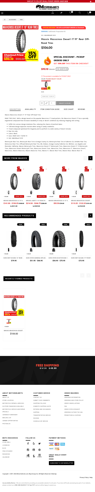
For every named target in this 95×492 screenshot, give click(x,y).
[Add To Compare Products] (47, 103)
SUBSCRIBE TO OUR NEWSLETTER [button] (61, 463)
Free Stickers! (8, 451)
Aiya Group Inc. (34, 474)
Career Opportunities (10, 420)
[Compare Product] (8, 290)
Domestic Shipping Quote (42, 406)
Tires (21, 19)
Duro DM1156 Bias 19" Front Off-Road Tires (81, 258)
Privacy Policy (84, 477)
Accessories (12, 19)
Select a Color (65, 103)
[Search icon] (78, 12)
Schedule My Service (40, 421)
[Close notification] (90, 1)
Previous (41, 85)
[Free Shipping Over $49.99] (47, 366)
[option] (14, 188)
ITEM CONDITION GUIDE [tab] (50, 109)
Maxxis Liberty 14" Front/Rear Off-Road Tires (36, 200)
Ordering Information (72, 397)
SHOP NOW (64, 1)
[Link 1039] (28, 443)
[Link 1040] (33, 443)
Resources (6, 454)
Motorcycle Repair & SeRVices (13, 403)
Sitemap (53, 474)
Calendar (6, 457)
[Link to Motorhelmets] (47, 6)
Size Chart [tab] (69, 109)
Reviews (36, 418)
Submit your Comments (41, 400)
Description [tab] (15, 109)
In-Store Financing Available (13, 406)
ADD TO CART (65, 207)
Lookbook (6, 445)
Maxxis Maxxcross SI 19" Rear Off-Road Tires (14, 200)
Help (91, 477)
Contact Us (37, 397)
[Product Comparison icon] (61, 13)
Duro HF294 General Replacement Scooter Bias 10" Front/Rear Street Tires (36, 258)
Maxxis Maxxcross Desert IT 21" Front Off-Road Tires (81, 200)
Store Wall (7, 442)
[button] (88, 14)
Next (90, 85)
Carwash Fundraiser (10, 414)
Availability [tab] (30, 109)
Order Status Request (72, 409)
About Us (6, 397)
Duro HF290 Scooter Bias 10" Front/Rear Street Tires (59, 258)
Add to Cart (17, 338)
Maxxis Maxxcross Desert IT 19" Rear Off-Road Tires (14, 330)
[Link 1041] (39, 443)
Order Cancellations (72, 403)
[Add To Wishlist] (42, 103)
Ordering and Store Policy (74, 400)
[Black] (46, 85)
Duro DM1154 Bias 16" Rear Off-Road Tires (14, 258)
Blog (4, 448)
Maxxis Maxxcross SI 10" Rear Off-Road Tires (59, 200)
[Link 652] (4, 19)
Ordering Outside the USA (73, 412)
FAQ (65, 406)
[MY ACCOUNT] (53, 12)
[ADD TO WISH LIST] (5, 290)
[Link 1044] (39, 449)
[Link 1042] (28, 449)
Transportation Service (42, 415)
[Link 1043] (33, 449)
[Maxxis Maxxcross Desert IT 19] (14, 305)
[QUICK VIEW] (11, 290)
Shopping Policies (39, 403)
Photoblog (6, 423)
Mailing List (7, 417)
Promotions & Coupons (72, 415)
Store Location (8, 400)
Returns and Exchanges (42, 409)
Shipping (36, 412)
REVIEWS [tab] (81, 109)
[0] (70, 13)
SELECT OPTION (19, 210)
